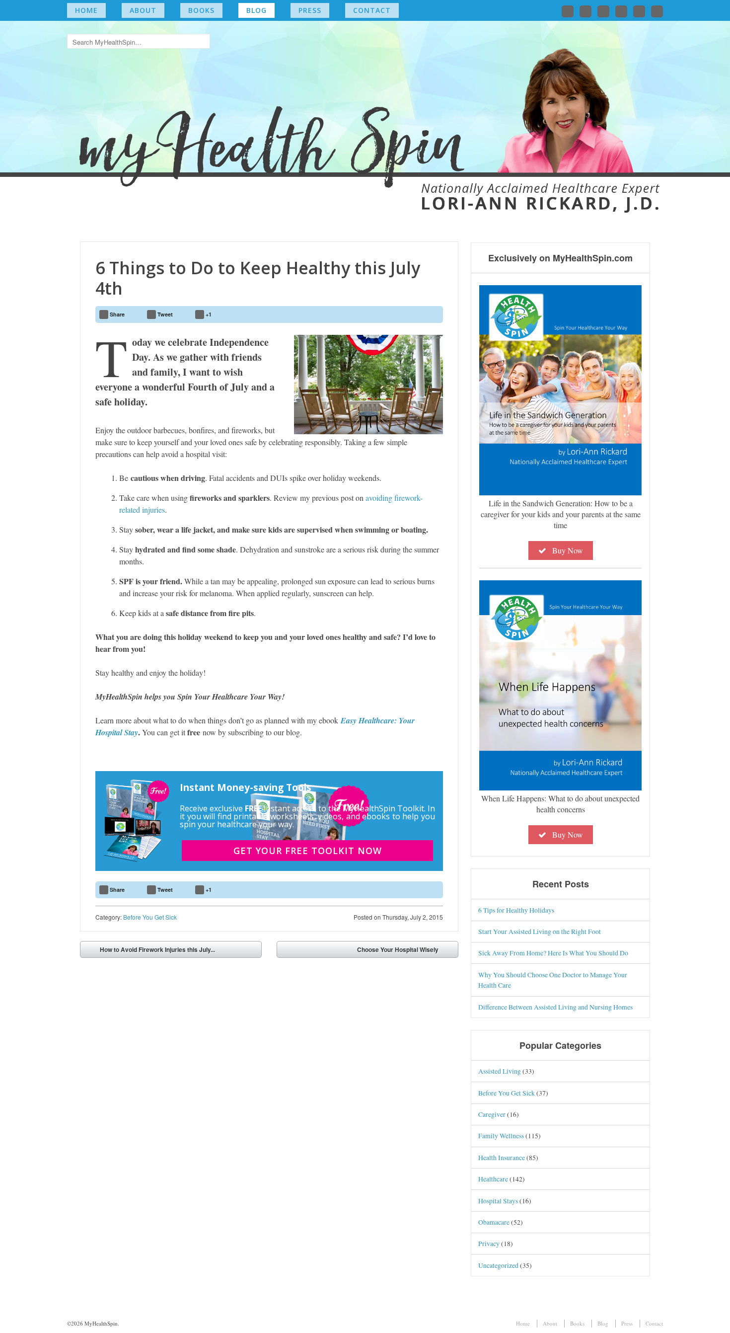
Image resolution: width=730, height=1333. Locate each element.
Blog (256, 10)
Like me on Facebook (585, 11)
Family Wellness (501, 1135)
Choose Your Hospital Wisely (397, 949)
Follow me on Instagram (621, 11)
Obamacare (494, 1222)
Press (309, 10)
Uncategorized (498, 1265)
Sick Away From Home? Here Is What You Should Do (553, 952)
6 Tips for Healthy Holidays (516, 910)
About (143, 10)
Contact (372, 10)
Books (201, 10)
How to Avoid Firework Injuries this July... (157, 949)
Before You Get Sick (150, 917)
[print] (431, 314)
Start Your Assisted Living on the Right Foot (539, 931)
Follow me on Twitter (568, 11)
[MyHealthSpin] (365, 112)
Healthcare (493, 1178)
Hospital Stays (498, 1200)
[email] (408, 314)
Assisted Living (499, 1071)
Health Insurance (501, 1157)
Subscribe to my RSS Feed (657, 11)
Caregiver (492, 1114)
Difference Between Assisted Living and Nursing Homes (555, 1007)
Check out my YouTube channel (639, 11)
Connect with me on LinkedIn (603, 11)
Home (86, 10)
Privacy (489, 1243)
